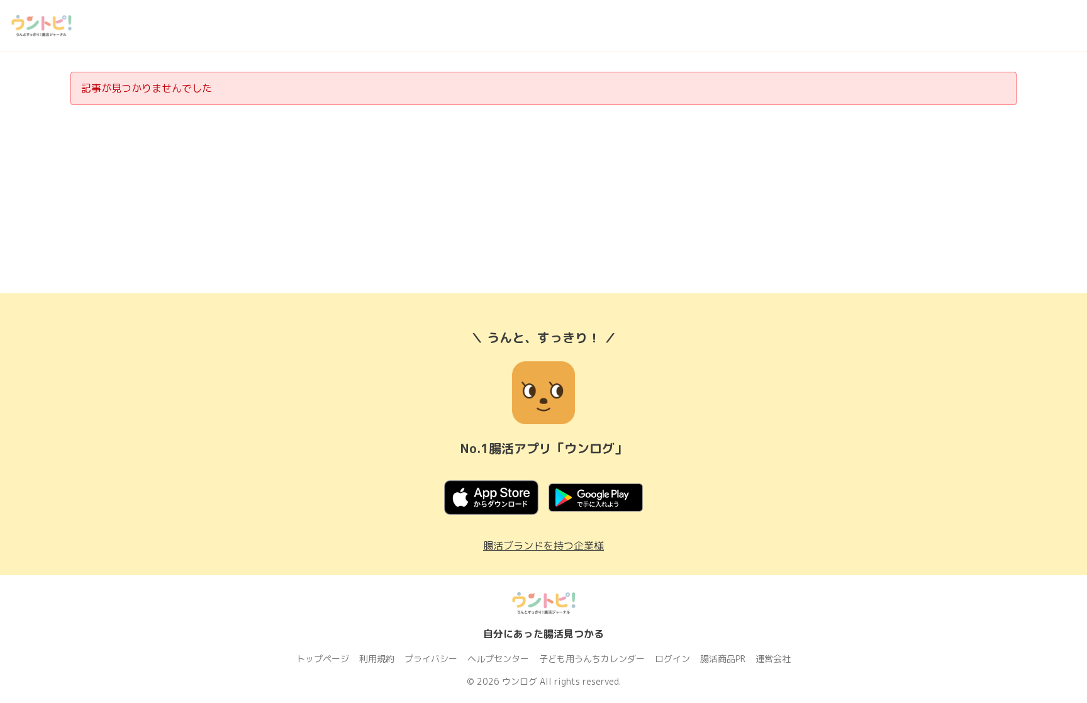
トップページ (322, 659)
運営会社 (773, 659)
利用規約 (376, 659)
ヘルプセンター (498, 659)
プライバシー (430, 659)
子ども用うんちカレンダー (592, 659)
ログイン (672, 659)
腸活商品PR (722, 659)
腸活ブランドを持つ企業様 (543, 546)
